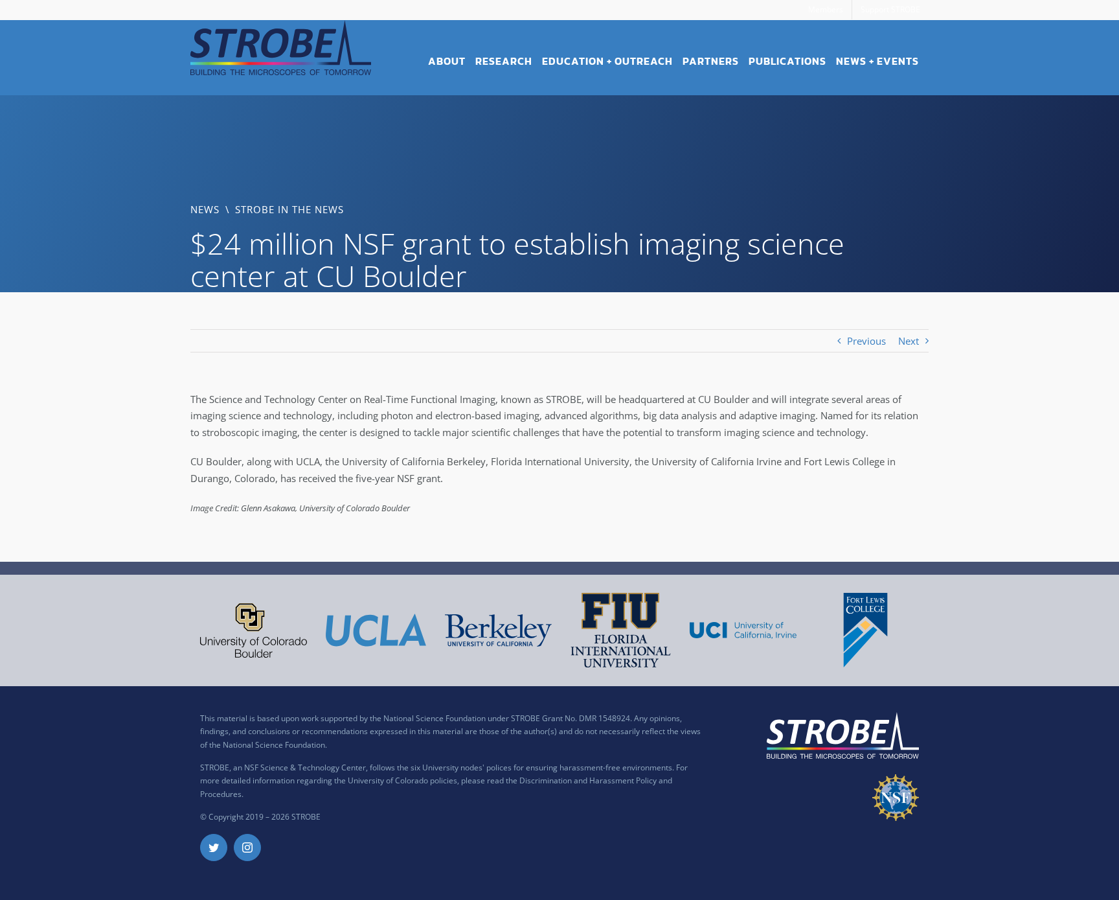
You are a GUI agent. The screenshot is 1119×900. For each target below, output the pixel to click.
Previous (866, 340)
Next (908, 340)
